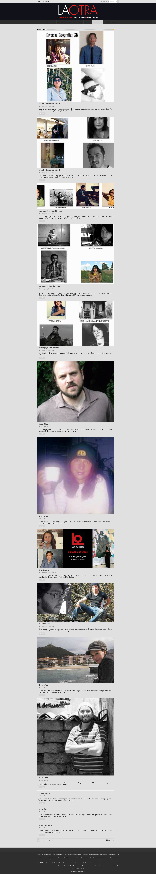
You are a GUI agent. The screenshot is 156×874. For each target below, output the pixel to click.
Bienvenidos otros (44, 570)
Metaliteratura (43, 516)
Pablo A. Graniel (43, 809)
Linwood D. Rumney (44, 424)
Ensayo (53, 22)
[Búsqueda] (118, 1)
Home (39, 22)
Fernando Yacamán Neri (46, 825)
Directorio (106, 22)
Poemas (45, 22)
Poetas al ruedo (97, 22)
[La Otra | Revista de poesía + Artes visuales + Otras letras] (78, 11)
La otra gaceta (43, 106)
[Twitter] (104, 2)
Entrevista (68, 22)
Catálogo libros (77, 22)
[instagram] (108, 2)
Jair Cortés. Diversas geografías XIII (50, 170)
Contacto (114, 22)
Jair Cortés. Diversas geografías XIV (50, 103)
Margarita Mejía (43, 685)
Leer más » (42, 113)
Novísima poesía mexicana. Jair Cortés (50, 211)
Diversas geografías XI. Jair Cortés (49, 286)
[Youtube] (106, 2)
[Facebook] (103, 2)
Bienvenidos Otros (44, 623)
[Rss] (101, 2)
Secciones (87, 22)
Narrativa (60, 22)
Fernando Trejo (43, 777)
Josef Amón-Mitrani (44, 793)
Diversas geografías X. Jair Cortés (49, 347)
